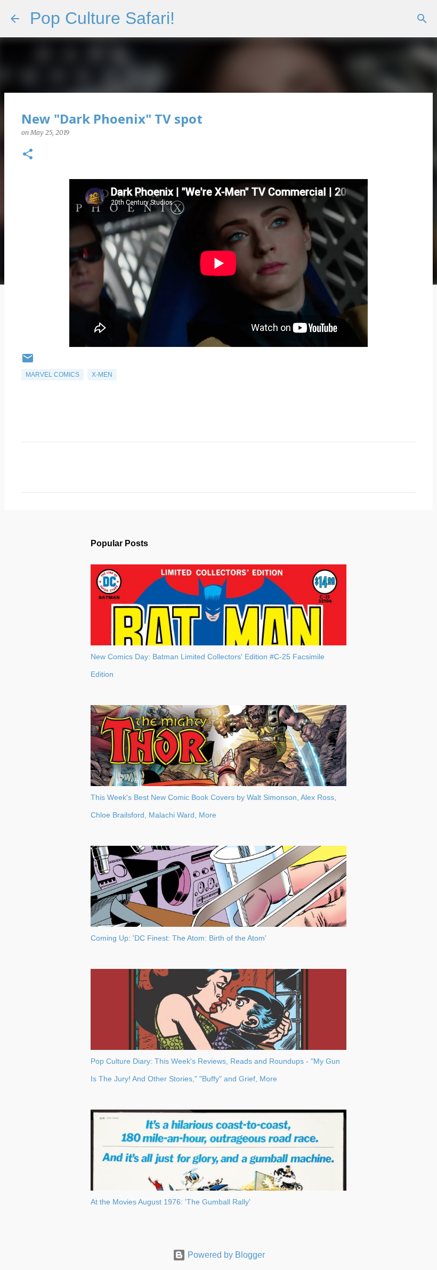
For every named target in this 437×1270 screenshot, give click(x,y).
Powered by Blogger (225, 1254)
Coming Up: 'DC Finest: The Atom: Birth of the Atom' (178, 938)
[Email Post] (27, 362)
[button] (27, 155)
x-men (102, 374)
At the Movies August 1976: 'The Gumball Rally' (170, 1202)
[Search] (189, 18)
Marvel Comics (52, 374)
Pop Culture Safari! (102, 18)
